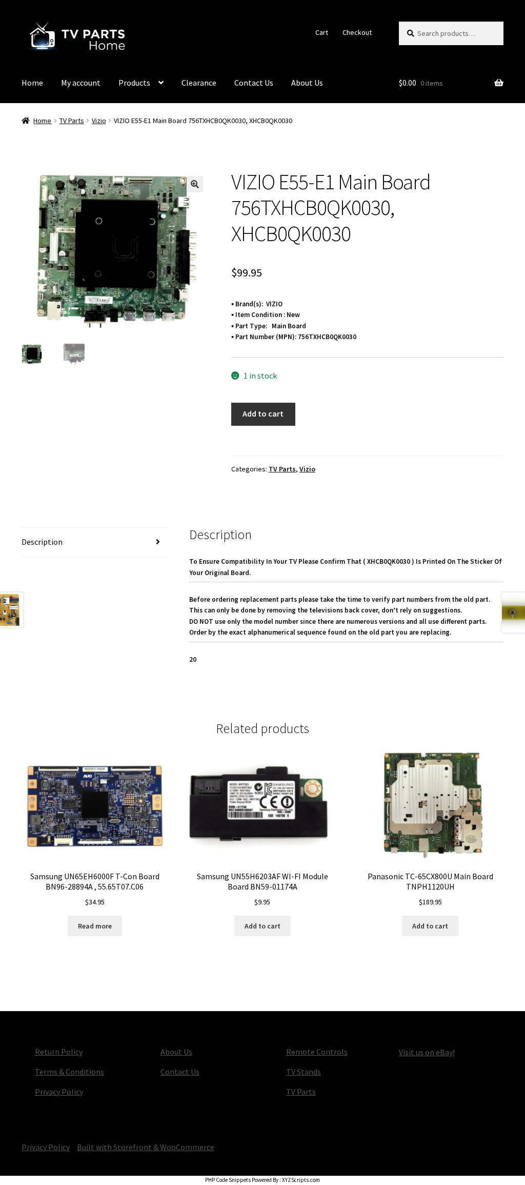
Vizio (99, 120)
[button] (195, 184)
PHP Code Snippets (228, 1179)
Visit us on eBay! (427, 1052)
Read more (95, 926)
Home (32, 82)
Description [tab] (42, 542)
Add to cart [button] (262, 926)
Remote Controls (317, 1051)
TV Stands (303, 1071)
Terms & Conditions (69, 1071)
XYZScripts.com (301, 1179)
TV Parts (71, 120)
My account (80, 82)
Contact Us (253, 82)
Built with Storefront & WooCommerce (145, 1147)
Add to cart (263, 413)
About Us (307, 82)
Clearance (198, 82)
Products (134, 82)
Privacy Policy (59, 1092)
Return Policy (59, 1051)
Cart (321, 32)
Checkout (357, 32)
